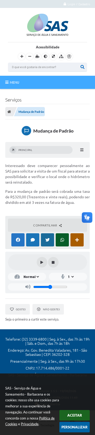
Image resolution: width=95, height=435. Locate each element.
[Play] (42, 262)
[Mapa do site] (61, 56)
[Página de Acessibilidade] (69, 56)
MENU (14, 82)
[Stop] (53, 262)
